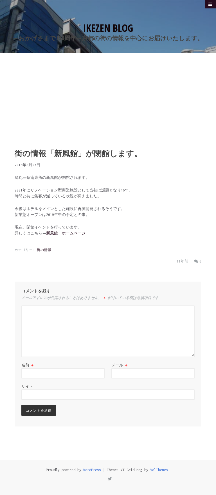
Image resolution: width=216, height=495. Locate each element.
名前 (27, 365)
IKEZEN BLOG (108, 28)
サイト (27, 386)
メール (119, 365)
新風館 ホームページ (66, 233)
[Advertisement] (108, 95)
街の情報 (44, 250)
